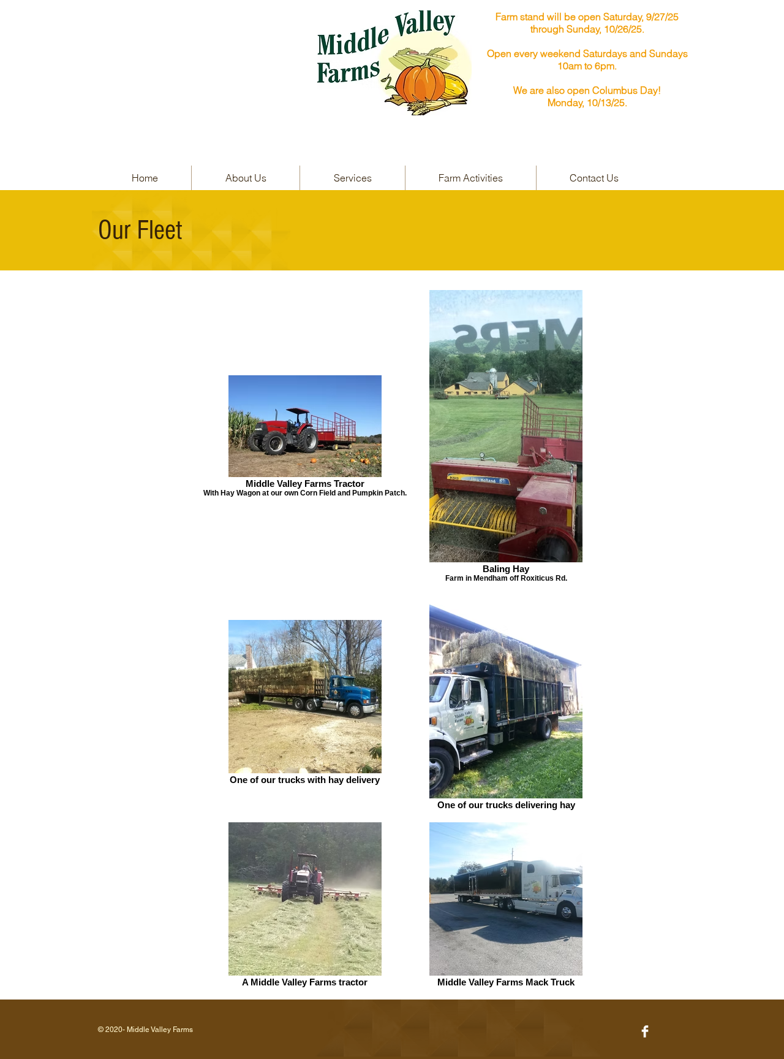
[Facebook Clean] (645, 1031)
